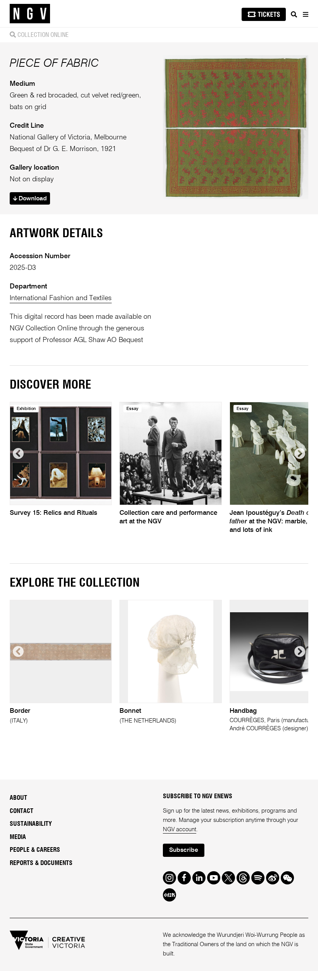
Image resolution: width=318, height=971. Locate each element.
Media (18, 837)
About (18, 798)
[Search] (294, 14)
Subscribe (183, 850)
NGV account (179, 829)
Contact (21, 811)
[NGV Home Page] (30, 14)
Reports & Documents (41, 863)
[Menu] (305, 14)
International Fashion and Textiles (61, 298)
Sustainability (31, 824)
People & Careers (35, 850)
